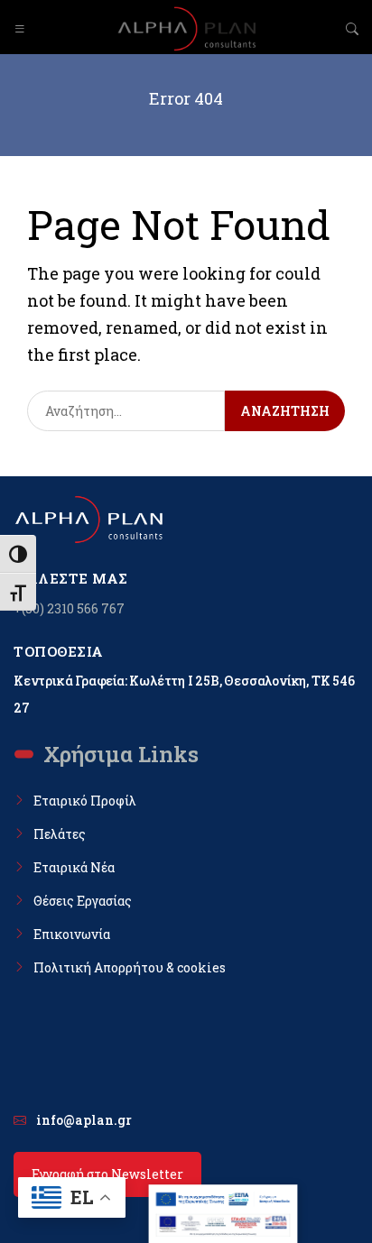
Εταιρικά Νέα (74, 867)
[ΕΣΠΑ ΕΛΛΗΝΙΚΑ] (223, 1199)
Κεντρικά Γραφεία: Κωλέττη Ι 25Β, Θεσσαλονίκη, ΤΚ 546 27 (184, 694)
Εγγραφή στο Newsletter (107, 1174)
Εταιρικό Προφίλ (84, 800)
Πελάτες (59, 833)
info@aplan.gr (84, 1119)
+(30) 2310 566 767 (69, 608)
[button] (20, 29)
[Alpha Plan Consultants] (186, 28)
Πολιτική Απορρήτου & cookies (129, 967)
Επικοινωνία (71, 934)
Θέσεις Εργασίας (82, 900)
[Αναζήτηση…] (126, 411)
